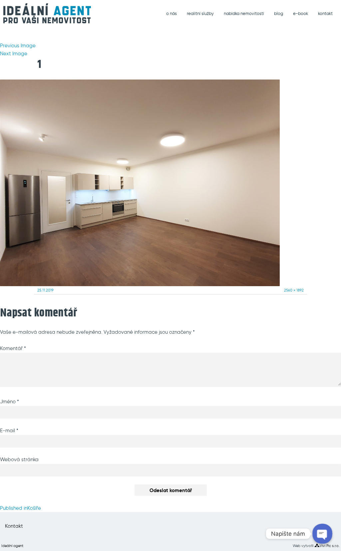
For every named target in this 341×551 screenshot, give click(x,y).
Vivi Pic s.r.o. (330, 545)
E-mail (9, 431)
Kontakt (14, 526)
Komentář (13, 348)
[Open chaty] (322, 533)
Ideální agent (12, 545)
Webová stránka (19, 459)
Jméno (9, 402)
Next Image (13, 54)
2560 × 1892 (294, 290)
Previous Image (18, 46)
